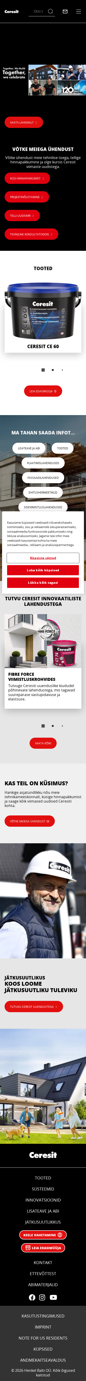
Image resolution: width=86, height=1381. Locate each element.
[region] (43, 552)
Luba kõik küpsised (43, 570)
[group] (43, 330)
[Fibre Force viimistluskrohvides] (43, 661)
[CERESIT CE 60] (43, 317)
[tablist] (43, 370)
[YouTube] (53, 1297)
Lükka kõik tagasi (43, 582)
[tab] (43, 370)
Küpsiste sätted (43, 558)
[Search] (51, 11)
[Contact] (65, 11)
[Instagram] (42, 1297)
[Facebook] (32, 1297)
